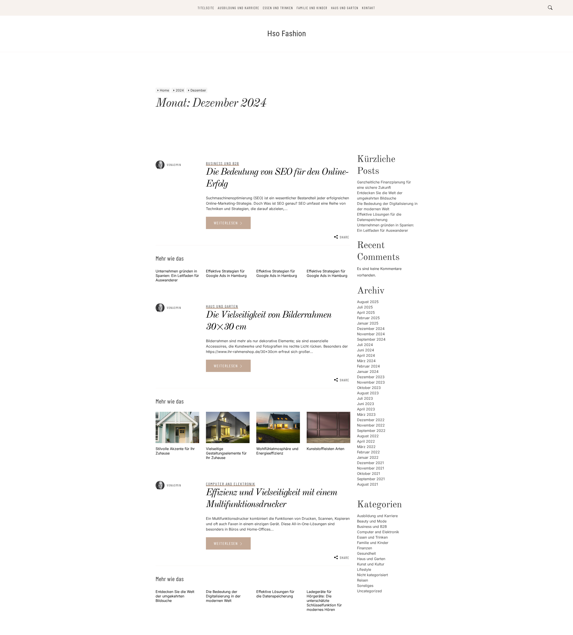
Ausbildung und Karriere (238, 8)
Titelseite (206, 8)
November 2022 (371, 425)
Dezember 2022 (371, 420)
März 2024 (366, 361)
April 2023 (366, 409)
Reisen (362, 580)
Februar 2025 (368, 318)
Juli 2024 (365, 344)
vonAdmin (174, 165)
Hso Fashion (286, 33)
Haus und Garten (344, 8)
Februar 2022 (368, 452)
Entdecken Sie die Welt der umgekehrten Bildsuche (175, 596)
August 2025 (368, 301)
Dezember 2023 (371, 377)
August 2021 (367, 484)
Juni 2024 (365, 350)
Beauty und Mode (372, 521)
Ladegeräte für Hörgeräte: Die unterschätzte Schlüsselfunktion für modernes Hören (324, 600)
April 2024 (366, 355)
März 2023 (366, 414)
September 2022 (371, 430)
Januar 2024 (367, 371)
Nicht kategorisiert (372, 575)
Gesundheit (366, 553)
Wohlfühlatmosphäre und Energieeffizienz (277, 450)
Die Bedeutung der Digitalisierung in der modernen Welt (223, 596)
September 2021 (371, 479)
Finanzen (364, 548)
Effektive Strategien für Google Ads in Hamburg (226, 273)
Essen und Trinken (278, 8)
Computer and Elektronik (378, 532)
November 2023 (371, 382)
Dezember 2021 (370, 463)
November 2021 (370, 468)
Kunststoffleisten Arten (325, 448)
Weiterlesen (226, 222)
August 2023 (368, 393)
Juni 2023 (365, 403)
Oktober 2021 (368, 473)
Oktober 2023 (369, 387)
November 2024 (371, 334)
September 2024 (371, 339)
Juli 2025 (365, 307)
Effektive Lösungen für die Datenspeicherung (275, 593)
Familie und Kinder (312, 8)
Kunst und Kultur (370, 564)
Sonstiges (365, 585)
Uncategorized (369, 591)
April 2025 (366, 312)
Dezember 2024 (371, 328)
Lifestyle (364, 569)
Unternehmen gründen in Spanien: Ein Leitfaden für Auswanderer (177, 275)
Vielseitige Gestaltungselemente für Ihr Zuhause (226, 453)
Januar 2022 (367, 457)
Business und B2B (372, 526)
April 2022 (366, 441)
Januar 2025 (367, 323)
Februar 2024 (368, 366)
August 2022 (368, 436)
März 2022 (366, 446)
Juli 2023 (365, 398)
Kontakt (368, 8)
